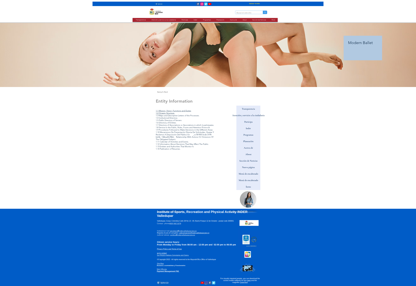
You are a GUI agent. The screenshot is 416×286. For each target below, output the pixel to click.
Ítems (248, 186)
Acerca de (248, 147)
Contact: (160, 223)
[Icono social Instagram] (202, 4)
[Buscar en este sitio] (265, 12)
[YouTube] (209, 4)
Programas (248, 134)
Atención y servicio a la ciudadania (248, 115)
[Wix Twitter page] (205, 4)
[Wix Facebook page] (198, 4)
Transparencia (248, 108)
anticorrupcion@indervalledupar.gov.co (194, 233)
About (248, 154)
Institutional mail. (177, 231)
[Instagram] (206, 282)
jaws (249, 280)
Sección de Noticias (248, 160)
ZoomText (244, 282)
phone (172, 223)
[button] (163, 20)
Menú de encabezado (248, 173)
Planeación (248, 141)
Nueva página (248, 167)
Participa (248, 121)
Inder (248, 128)
